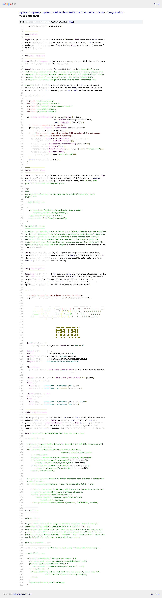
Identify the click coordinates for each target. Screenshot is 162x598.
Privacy (22, 594)
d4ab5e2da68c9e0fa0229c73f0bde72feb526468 (78, 12)
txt (151, 594)
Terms (29, 594)
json (157, 594)
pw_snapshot (115, 12)
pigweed (23, 12)
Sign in (156, 4)
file (71, 22)
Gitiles (15, 594)
